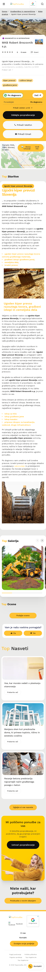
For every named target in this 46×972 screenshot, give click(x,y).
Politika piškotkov (31, 954)
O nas (23, 933)
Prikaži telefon (24, 125)
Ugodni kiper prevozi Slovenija (18, 186)
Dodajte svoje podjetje (24, 943)
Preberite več (12, 692)
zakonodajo (19, 466)
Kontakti (38, 966)
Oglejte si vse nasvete (23, 807)
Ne (34, 633)
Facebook (17, 924)
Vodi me (37, 148)
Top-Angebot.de (30, 957)
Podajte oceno (23, 615)
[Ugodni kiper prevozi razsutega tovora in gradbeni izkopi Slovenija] (23, 568)
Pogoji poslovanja (15, 954)
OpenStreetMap (28, 165)
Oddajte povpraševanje (23, 115)
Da (14, 633)
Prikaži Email (24, 134)
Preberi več (7, 70)
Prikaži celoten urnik (22, 108)
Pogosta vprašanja (16, 957)
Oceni (36, 52)
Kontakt (23, 937)
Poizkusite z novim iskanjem (23, 901)
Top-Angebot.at (23, 960)
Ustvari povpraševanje (23, 845)
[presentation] (37, 540)
